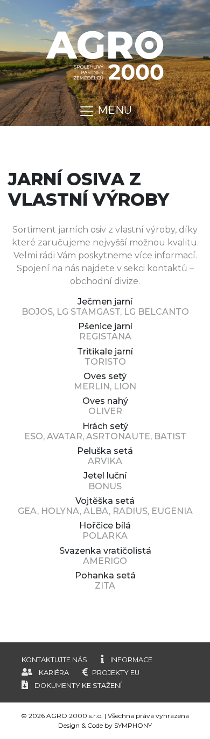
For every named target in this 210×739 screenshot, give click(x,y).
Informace (131, 660)
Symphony (133, 725)
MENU (113, 110)
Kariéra (54, 673)
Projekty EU (115, 673)
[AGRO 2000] (105, 54)
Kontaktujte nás (54, 660)
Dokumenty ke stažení (78, 686)
